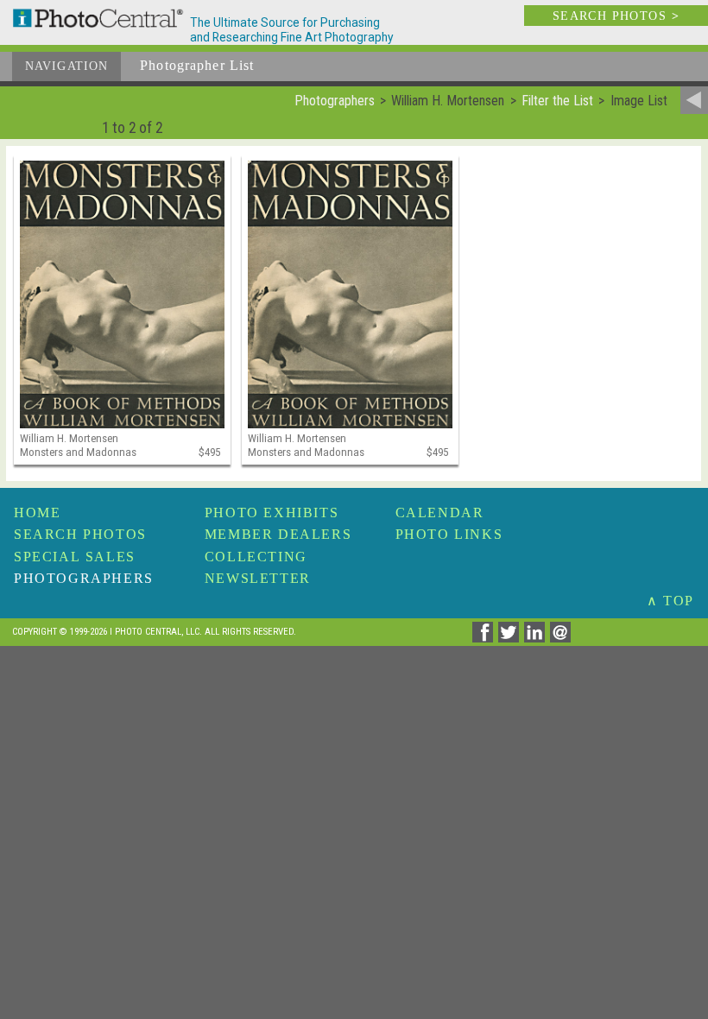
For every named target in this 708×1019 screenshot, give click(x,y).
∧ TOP (670, 600)
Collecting (256, 556)
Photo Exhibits (271, 512)
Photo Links (449, 534)
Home (37, 512)
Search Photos (80, 534)
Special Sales (75, 556)
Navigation (66, 66)
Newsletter (258, 578)
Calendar (439, 512)
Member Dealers (278, 534)
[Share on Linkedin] (537, 638)
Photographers (84, 578)
